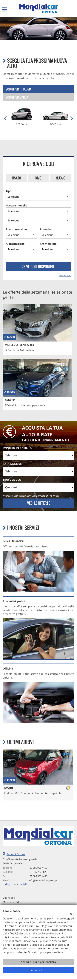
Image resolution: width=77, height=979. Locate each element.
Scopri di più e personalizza (38, 962)
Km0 (38, 178)
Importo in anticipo (17, 448)
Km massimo (48, 243)
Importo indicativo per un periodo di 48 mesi (31, 495)
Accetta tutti (38, 970)
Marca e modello (16, 205)
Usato (16, 178)
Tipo (8, 191)
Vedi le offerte (38, 503)
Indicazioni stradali (15, 884)
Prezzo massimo (16, 229)
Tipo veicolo (12, 479)
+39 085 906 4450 (37, 867)
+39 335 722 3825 (37, 872)
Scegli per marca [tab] (17, 97)
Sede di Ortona (16, 854)
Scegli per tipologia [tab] (18, 89)
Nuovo (60, 178)
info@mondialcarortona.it (43, 880)
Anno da (45, 229)
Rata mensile (12, 464)
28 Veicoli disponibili (39, 266)
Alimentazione (15, 243)
